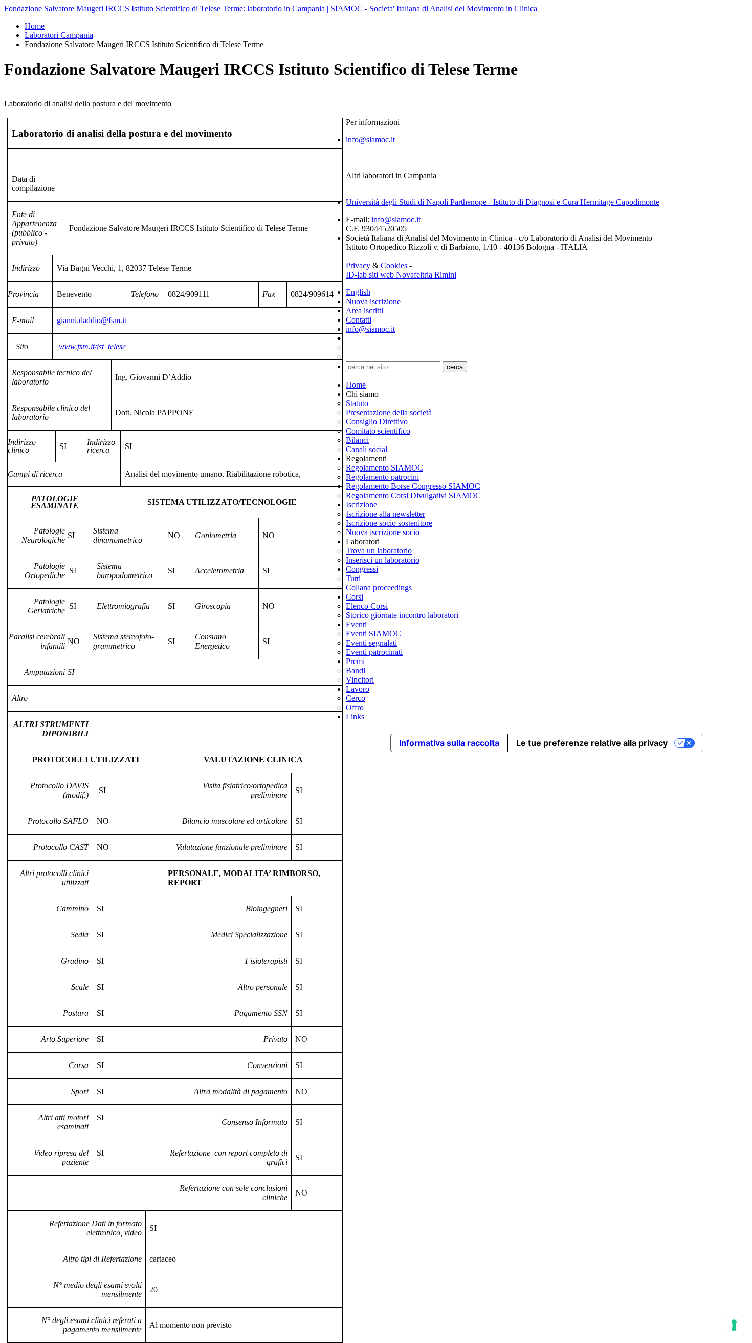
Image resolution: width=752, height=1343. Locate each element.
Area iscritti (364, 310)
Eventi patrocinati (374, 652)
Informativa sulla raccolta (449, 743)
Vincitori (360, 679)
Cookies (394, 265)
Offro (355, 707)
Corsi (354, 596)
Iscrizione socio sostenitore (389, 523)
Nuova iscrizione (373, 301)
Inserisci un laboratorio (382, 560)
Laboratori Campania (59, 35)
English (358, 292)
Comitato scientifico (378, 431)
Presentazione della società (389, 412)
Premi (355, 661)
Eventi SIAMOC (373, 633)
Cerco (355, 698)
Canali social (366, 449)
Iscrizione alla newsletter (385, 513)
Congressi (362, 569)
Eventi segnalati (371, 642)
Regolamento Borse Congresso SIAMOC (413, 486)
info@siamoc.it (370, 139)
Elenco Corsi (367, 606)
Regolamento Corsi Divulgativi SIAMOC (413, 495)
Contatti (358, 319)
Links (355, 716)
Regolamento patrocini (382, 477)
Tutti (353, 578)
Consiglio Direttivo (377, 421)
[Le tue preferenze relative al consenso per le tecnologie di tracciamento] (734, 1325)
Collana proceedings (379, 587)
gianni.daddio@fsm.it (91, 320)
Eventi (356, 624)
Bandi (355, 670)
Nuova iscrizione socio (382, 532)
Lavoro (357, 689)
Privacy (358, 265)
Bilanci (357, 440)
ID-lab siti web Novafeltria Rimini (401, 274)
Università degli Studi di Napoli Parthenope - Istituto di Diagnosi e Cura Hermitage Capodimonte (502, 202)
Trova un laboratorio (379, 550)
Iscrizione (361, 504)
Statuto (357, 403)
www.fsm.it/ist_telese (92, 346)
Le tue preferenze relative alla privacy (592, 743)
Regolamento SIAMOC (384, 467)
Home (35, 26)
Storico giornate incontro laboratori (402, 615)
